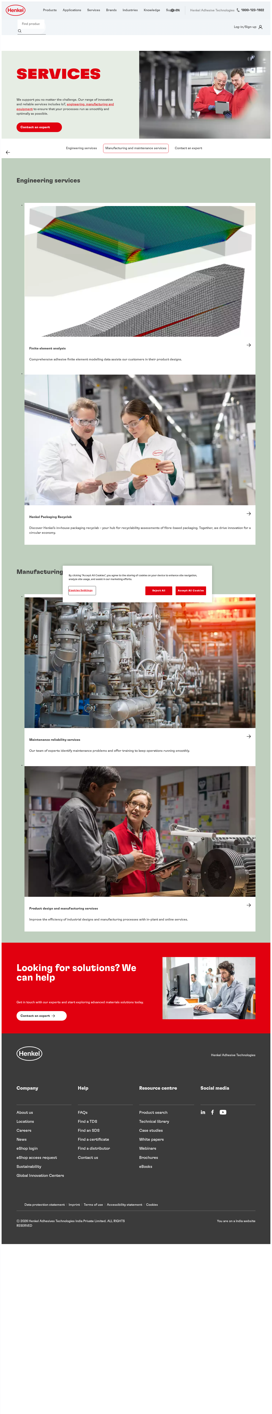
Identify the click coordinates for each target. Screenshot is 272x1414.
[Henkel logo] (16, 10)
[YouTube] (223, 1112)
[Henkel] (29, 1053)
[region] (137, 584)
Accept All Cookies (191, 590)
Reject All (159, 590)
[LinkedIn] (203, 1112)
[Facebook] (212, 1112)
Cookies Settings (80, 590)
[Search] (21, 31)
